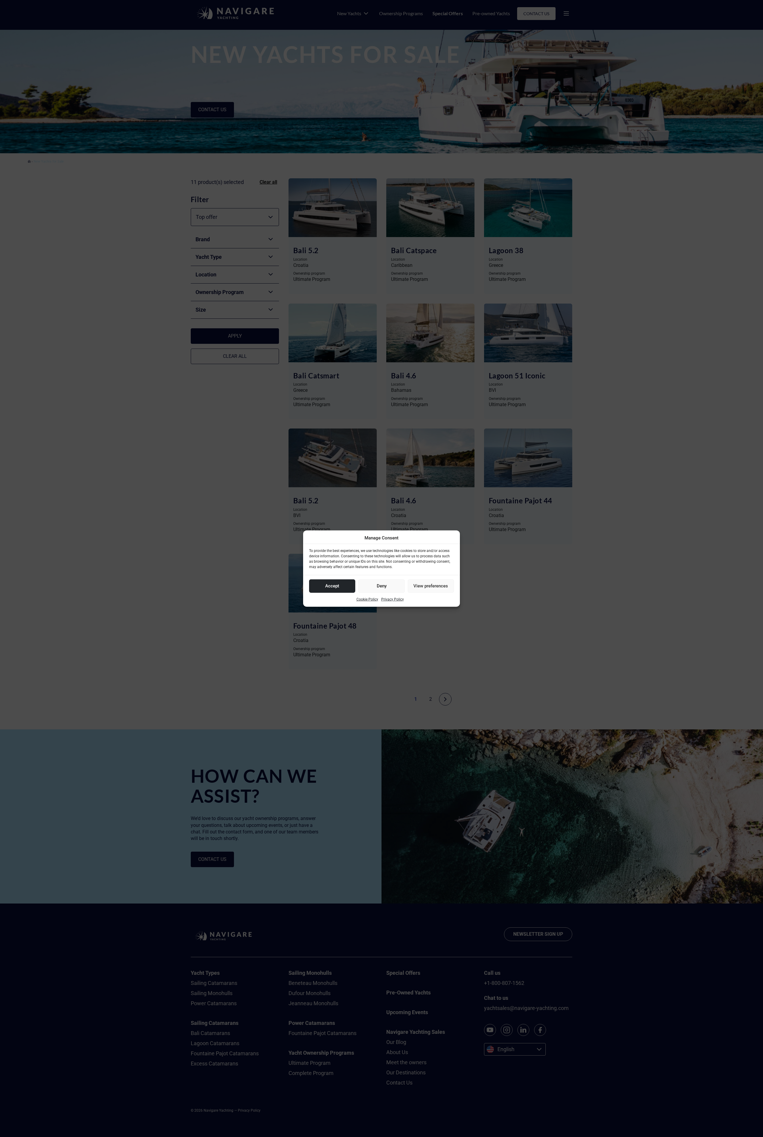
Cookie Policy (367, 599)
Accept (332, 586)
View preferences (430, 586)
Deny (382, 586)
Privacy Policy (392, 599)
